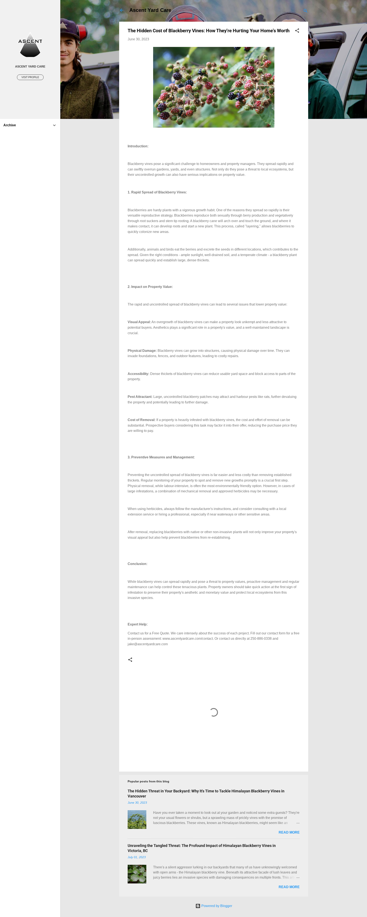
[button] (297, 31)
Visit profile (30, 77)
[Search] (305, 11)
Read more (289, 832)
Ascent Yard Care (150, 10)
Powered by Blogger (216, 906)
